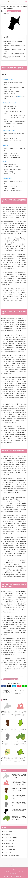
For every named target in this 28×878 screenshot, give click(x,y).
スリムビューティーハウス (9, 103)
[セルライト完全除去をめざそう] (14, 2)
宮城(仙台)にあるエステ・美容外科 (13, 41)
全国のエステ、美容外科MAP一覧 (14, 11)
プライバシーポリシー (14, 873)
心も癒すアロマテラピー (9, 846)
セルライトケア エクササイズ (10, 837)
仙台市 (9, 43)
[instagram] (14, 869)
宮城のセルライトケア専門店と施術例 (14, 54)
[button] (3, 686)
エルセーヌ (5, 145)
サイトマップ (20, 871)
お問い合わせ (8, 871)
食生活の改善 (7, 834)
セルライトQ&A (7, 852)
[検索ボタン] (26, 2)
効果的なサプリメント (9, 843)
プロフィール (14, 871)
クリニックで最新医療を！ (10, 849)
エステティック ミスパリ (9, 130)
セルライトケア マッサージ (10, 840)
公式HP (19, 96)
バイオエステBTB (7, 178)
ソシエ (4, 161)
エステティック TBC (8, 79)
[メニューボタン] (2, 2)
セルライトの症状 (8, 831)
